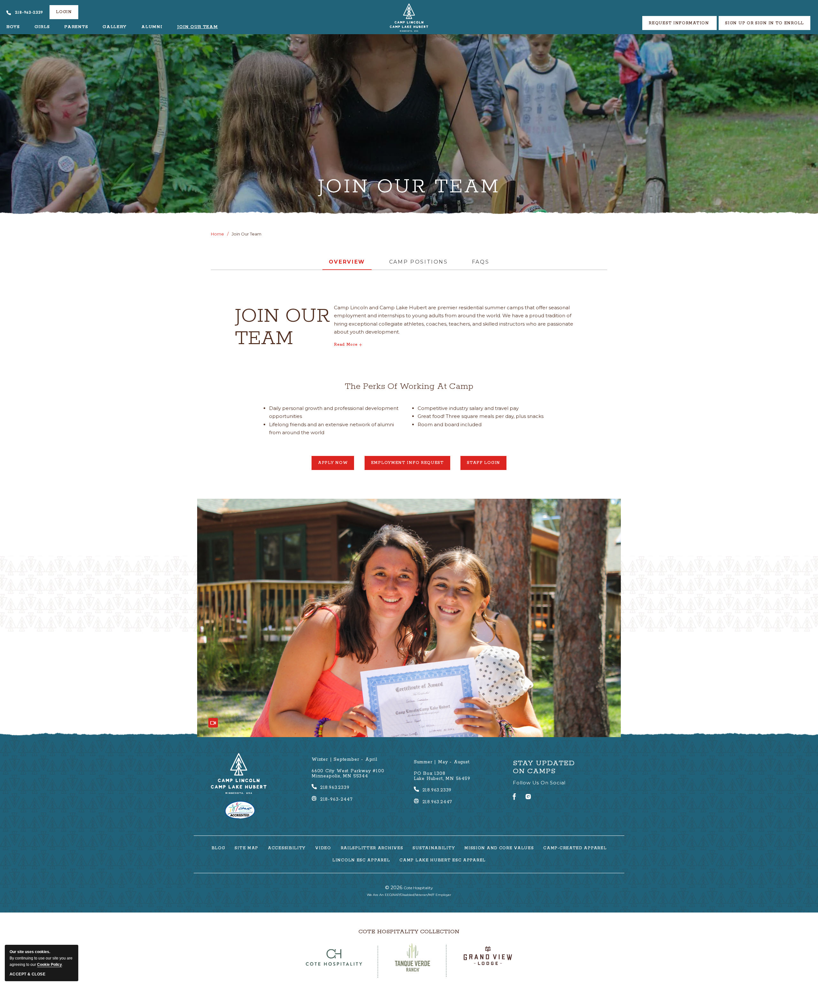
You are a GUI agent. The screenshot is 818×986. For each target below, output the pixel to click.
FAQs (481, 262)
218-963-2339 (29, 12)
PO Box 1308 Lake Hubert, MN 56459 (442, 776)
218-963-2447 (336, 799)
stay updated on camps (544, 767)
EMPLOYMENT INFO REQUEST (407, 465)
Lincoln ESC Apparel (361, 860)
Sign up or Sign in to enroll (764, 22)
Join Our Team (197, 27)
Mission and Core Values (499, 848)
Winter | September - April (344, 759)
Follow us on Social (539, 783)
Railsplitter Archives (372, 848)
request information (679, 22)
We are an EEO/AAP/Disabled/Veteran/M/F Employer (409, 895)
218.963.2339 (335, 787)
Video (323, 848)
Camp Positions (418, 262)
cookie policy (49, 964)
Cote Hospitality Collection (409, 931)
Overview (347, 262)
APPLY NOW (336, 465)
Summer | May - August (442, 762)
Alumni (151, 27)
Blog (218, 848)
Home (217, 233)
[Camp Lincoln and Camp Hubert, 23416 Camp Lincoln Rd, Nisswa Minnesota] (409, 18)
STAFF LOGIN (486, 465)
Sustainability (434, 848)
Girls (42, 27)
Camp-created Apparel (574, 848)
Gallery (115, 27)
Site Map (246, 848)
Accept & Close (27, 974)
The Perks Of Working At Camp (409, 386)
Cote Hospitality (409, 887)
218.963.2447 (437, 802)
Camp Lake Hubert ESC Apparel (442, 860)
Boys (13, 27)
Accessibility (286, 848)
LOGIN (64, 12)
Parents (76, 27)
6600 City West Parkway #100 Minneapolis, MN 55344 (348, 773)
